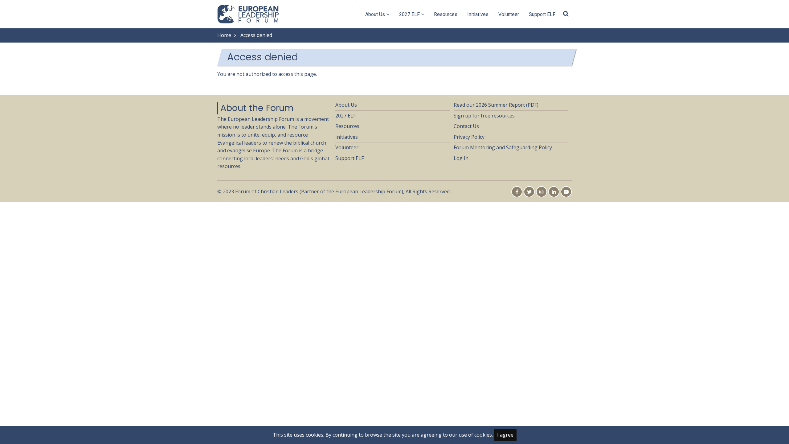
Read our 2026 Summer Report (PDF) (496, 104)
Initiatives (478, 14)
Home (224, 35)
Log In (461, 158)
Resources (445, 14)
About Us (375, 14)
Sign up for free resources (484, 115)
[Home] (248, 13)
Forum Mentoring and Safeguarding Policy (503, 147)
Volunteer (508, 14)
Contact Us (466, 126)
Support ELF (542, 14)
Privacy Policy (469, 137)
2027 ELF (410, 14)
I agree (505, 434)
